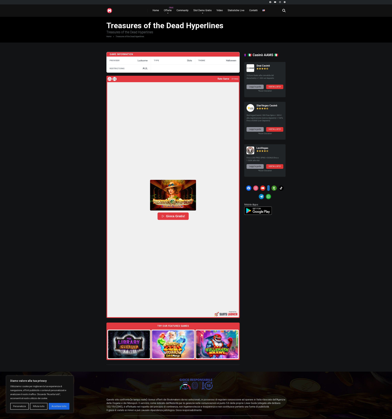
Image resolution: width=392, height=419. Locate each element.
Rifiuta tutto (39, 406)
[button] (173, 195)
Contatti (253, 10)
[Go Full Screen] (115, 79)
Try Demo (129, 344)
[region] (40, 394)
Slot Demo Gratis (202, 10)
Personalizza (19, 406)
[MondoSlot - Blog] (109, 9)
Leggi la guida (255, 87)
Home (156, 10)
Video (220, 10)
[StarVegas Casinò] (250, 110)
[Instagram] (280, 2)
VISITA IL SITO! (275, 87)
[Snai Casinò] (250, 71)
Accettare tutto (59, 406)
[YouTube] (275, 2)
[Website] (285, 2)
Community (182, 10)
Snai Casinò (263, 65)
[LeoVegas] (250, 153)
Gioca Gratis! (175, 216)
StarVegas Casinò (266, 105)
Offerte (168, 10)
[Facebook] (270, 2)
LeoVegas (262, 148)
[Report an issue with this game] (110, 79)
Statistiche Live (236, 10)
